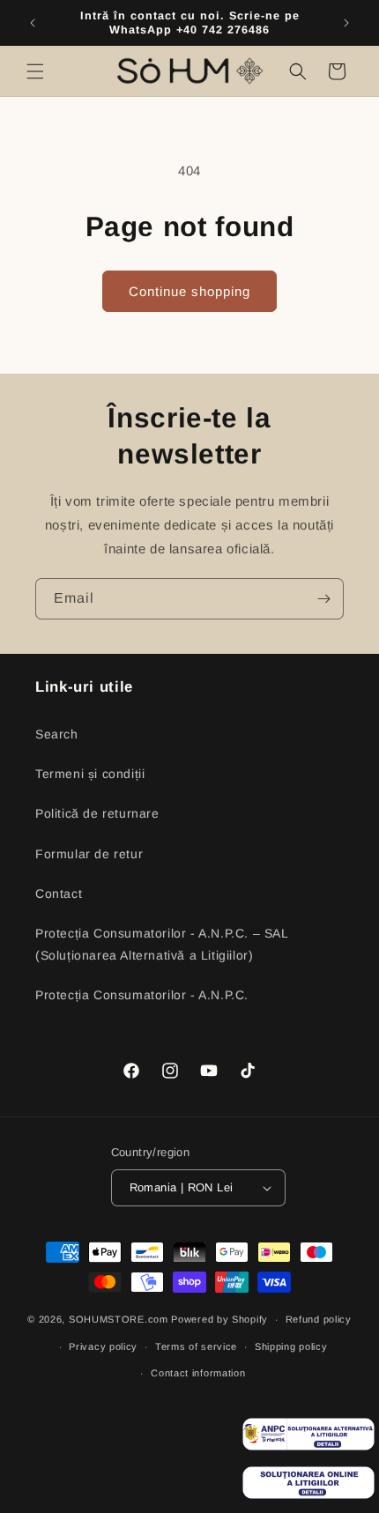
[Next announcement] (346, 23)
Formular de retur (89, 854)
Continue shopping (189, 291)
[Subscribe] (323, 598)
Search (56, 734)
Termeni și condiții (90, 774)
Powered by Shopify (219, 1319)
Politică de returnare (97, 813)
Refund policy (319, 1319)
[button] (35, 71)
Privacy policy (103, 1346)
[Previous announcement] (32, 23)
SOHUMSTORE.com (118, 1319)
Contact (58, 893)
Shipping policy (291, 1346)
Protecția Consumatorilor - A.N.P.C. (142, 995)
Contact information (198, 1373)
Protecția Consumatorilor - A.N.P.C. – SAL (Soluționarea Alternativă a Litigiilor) (161, 944)
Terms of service (196, 1346)
